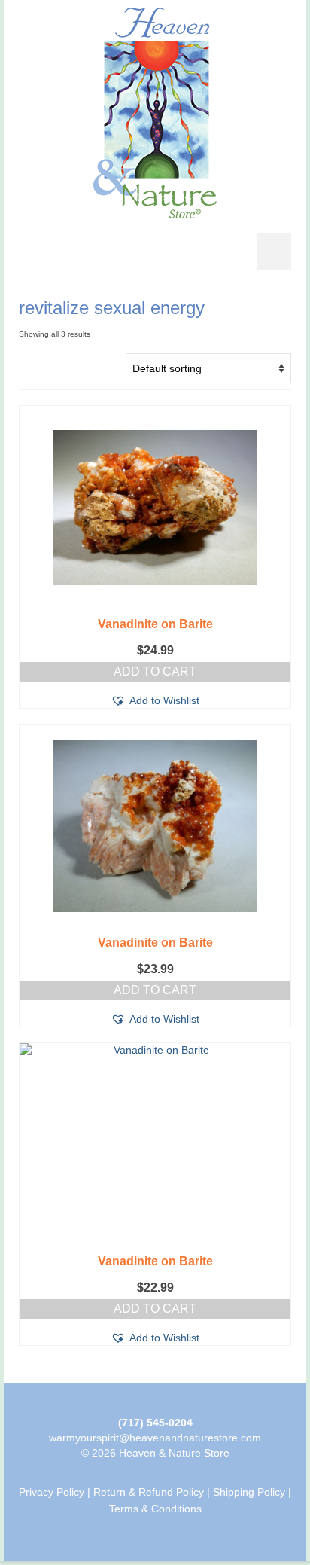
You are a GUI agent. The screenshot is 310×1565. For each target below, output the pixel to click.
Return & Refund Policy (148, 1492)
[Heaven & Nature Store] (155, 113)
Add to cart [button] (155, 671)
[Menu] (274, 251)
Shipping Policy (249, 1492)
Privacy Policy (51, 1492)
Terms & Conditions (155, 1508)
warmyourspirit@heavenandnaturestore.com (155, 1438)
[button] (155, 700)
